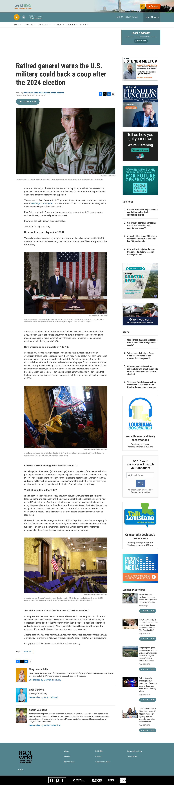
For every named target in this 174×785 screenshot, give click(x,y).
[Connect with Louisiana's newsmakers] (140, 515)
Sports (126, 331)
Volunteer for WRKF (102, 762)
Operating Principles (134, 751)
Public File (99, 751)
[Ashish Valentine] (21, 715)
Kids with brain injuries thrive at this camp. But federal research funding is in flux (141, 252)
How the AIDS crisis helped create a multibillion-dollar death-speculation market (142, 212)
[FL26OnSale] (140, 106)
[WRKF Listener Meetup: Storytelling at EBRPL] (140, 68)
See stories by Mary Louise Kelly (45, 679)
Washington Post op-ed (42, 203)
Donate (154, 6)
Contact (71, 25)
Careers (98, 756)
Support (58, 25)
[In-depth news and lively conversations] (140, 413)
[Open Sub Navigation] (20, 25)
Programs (43, 25)
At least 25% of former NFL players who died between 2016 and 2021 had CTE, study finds (142, 239)
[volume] (24, 17)
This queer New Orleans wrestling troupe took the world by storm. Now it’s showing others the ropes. (142, 384)
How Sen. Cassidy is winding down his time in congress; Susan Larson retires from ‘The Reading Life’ (148, 625)
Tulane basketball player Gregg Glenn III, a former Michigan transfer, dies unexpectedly (140, 356)
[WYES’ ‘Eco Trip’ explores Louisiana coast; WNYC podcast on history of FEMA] (130, 598)
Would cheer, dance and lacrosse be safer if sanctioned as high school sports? (142, 342)
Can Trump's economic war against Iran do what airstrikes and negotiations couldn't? (141, 225)
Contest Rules (132, 756)
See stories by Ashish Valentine (44, 725)
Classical (28, 25)
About (83, 25)
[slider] (27, 17)
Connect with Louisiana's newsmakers (140, 536)
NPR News (27, 652)
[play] (16, 17)
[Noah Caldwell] (21, 695)
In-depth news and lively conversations (140, 438)
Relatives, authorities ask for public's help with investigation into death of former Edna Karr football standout (142, 370)
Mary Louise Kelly (30, 92)
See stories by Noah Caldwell (43, 697)
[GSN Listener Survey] (140, 146)
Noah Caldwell (44, 92)
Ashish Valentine (57, 92)
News (16, 25)
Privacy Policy (69, 762)
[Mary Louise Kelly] (21, 675)
